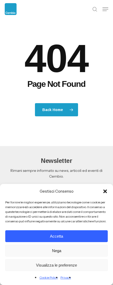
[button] (105, 191)
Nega (56, 250)
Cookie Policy (48, 277)
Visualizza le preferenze (56, 265)
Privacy (65, 277)
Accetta (56, 236)
